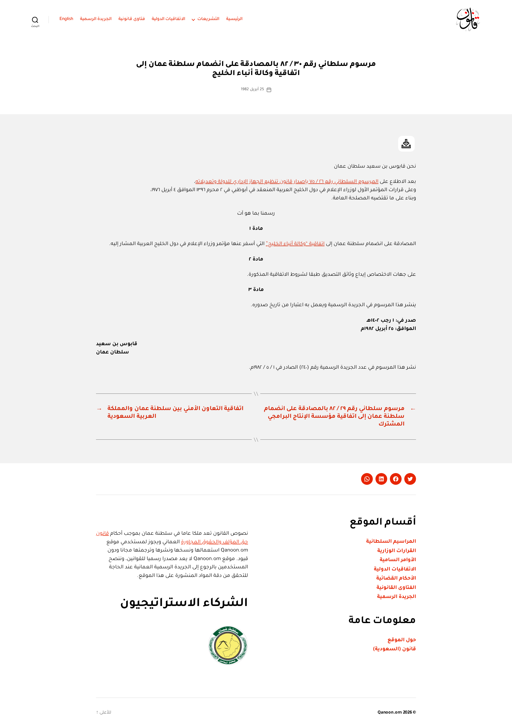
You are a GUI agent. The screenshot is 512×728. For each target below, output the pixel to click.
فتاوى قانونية (131, 19)
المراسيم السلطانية (391, 542)
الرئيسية (234, 19)
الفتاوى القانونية (396, 588)
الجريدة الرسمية (96, 19)
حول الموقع (401, 640)
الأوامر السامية (398, 560)
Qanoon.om (390, 712)
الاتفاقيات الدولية (169, 19)
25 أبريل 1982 (252, 90)
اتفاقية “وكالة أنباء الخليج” (295, 244)
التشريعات (208, 19)
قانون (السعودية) (394, 649)
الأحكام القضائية (396, 578)
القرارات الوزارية (396, 551)
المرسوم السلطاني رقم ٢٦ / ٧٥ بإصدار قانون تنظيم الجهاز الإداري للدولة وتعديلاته (286, 182)
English (66, 19)
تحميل (406, 144)
